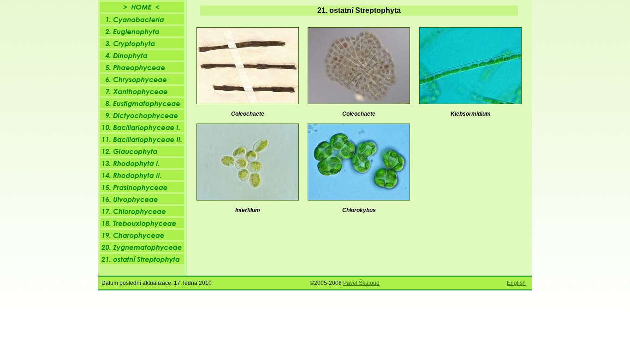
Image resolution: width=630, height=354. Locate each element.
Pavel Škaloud (361, 283)
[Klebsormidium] (470, 102)
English (516, 283)
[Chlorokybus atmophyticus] (359, 198)
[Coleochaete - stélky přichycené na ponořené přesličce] (247, 102)
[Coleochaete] (359, 102)
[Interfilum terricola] (247, 198)
